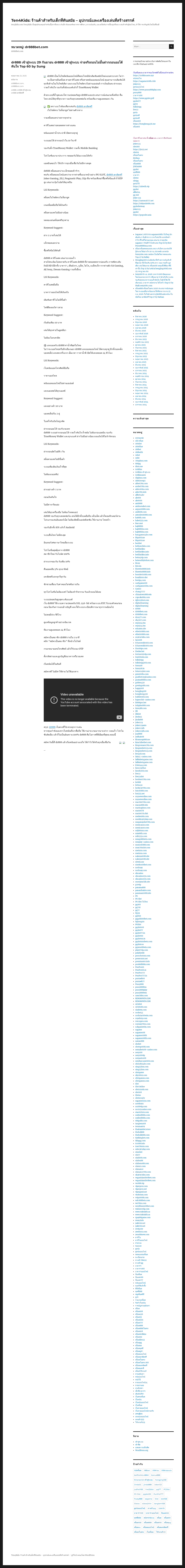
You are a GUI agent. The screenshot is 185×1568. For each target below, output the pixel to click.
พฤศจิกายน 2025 (142, 342)
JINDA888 (137, 166)
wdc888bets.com (142, 1200)
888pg (138, 463)
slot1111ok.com (141, 1089)
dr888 (52, 727)
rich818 (138, 1004)
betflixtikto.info (142, 552)
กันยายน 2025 (141, 348)
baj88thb (139, 526)
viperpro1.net (141, 1189)
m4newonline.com (143, 796)
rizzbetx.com (141, 1010)
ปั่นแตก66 (139, 1277)
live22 (135, 110)
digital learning (141, 603)
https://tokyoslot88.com (143, 203)
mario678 (139, 811)
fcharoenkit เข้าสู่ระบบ (143, 1480)
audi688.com (141, 512)
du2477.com (140, 617)
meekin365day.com (143, 819)
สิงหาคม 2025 (141, 350)
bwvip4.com (140, 580)
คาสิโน (138, 1237)
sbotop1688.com (142, 1047)
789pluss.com (141, 461)
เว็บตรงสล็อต (140, 1397)
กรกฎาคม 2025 (141, 353)
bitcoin (138, 566)
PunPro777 (140, 973)
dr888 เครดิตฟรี (84, 106)
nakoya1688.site (142, 856)
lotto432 (138, 785)
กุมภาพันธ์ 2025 (141, 368)
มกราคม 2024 (141, 405)
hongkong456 (141, 694)
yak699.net (140, 1223)
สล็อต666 (139, 1320)
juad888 (138, 734)
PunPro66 (139, 967)
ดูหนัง (135, 112)
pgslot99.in (140, 939)
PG (136, 896)
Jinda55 (138, 717)
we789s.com (140, 1203)
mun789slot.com (142, 848)
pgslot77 (137, 101)
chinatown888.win (143, 594)
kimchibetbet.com (143, 742)
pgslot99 (139, 936)
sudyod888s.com (142, 1115)
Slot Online (140, 1086)
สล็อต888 (137, 164)
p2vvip (138, 884)
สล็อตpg (138, 1343)
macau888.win (141, 805)
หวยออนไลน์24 (141, 1382)
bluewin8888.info (142, 569)
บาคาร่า (136, 175)
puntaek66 (140, 978)
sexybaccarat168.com (144, 1061)
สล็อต (137, 1308)
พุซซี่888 (136, 172)
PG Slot (138, 899)
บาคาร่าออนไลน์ (141, 1271)
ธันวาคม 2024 (141, 373)
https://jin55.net (140, 149)
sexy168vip (140, 1055)
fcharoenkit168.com (144, 643)
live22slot (139, 776)
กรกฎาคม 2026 (141, 319)
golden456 (140, 683)
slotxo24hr (140, 1098)
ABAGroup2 (140, 481)
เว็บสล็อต (138, 1405)
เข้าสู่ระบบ (139, 1442)
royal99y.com (141, 1018)
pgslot (136, 169)
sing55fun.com (141, 1067)
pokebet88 (139, 953)
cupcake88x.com (142, 597)
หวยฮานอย (139, 1385)
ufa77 (137, 1155)
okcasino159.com (142, 876)
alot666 (138, 500)
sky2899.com (141, 1075)
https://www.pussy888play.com (147, 90)
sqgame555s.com (142, 1101)
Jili (136, 711)
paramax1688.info (143, 893)
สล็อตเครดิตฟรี (141, 1357)
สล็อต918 (139, 1331)
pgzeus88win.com (143, 947)
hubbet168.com (142, 697)
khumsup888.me (142, 739)
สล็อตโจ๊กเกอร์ (140, 1371)
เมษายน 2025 (140, 362)
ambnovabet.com (142, 506)
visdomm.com (141, 1195)
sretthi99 (139, 1104)
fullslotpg (137, 107)
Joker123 (139, 722)
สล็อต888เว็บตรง (141, 1328)
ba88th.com (140, 518)
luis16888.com (141, 791)
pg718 (137, 907)
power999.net (141, 958)
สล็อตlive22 (140, 1340)
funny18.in (140, 668)
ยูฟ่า (137, 1297)
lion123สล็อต (140, 768)
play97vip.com (141, 950)
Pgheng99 (139, 921)
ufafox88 (139, 1160)
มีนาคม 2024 (140, 399)
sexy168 (138, 1052)
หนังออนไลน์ (140, 1377)
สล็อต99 (138, 1337)
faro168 (138, 640)
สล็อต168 (137, 121)
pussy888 (137, 92)
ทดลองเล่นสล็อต (141, 1254)
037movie (139, 438)
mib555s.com (141, 836)
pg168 (138, 904)
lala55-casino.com (143, 756)
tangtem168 (140, 1123)
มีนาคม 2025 (140, 365)
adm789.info (140, 492)
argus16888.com (142, 509)
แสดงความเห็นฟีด (142, 1447)
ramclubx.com (141, 995)
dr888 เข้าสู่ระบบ (24, 90)
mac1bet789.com (142, 802)
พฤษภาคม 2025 (141, 359)
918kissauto (140, 475)
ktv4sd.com (140, 754)
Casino (138, 589)
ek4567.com (140, 620)
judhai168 (138, 1489)
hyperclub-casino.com (145, 700)
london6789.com (142, 779)
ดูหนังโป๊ (136, 183)
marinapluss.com (142, 808)
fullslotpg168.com (143, 663)
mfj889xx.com (141, 830)
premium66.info (142, 961)
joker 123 (137, 198)
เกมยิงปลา (139, 1388)
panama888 (140, 887)
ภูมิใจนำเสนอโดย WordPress (83, 1555)
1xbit (137, 458)
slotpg (136, 181)
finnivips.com (141, 648)
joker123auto (140, 725)
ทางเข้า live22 (141, 1260)
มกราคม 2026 (141, 336)
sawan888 (139, 1041)
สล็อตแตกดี (139, 1368)
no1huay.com (141, 870)
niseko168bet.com (143, 865)
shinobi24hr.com (142, 1064)
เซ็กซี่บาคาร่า (140, 1391)
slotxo (136, 178)
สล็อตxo (138, 1345)
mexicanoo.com (142, 825)
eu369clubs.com (142, 637)
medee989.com (142, 816)
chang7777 (140, 591)
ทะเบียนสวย (140, 1257)
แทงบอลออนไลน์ (141, 1416)
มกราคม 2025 (141, 370)
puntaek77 (140, 981)
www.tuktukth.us (142, 1212)
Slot (137, 1084)
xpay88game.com (142, 1217)
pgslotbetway (139, 206)
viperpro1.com (141, 1186)
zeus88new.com (142, 1234)
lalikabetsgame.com (143, 759)
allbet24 (136, 192)
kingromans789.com (144, 745)
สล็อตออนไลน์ (140, 1354)
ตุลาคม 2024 (140, 379)
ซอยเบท (138, 1246)
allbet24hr (139, 495)
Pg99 (137, 913)
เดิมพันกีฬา (139, 1394)
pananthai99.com (143, 890)
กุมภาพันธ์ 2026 (141, 333)
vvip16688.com (141, 1197)
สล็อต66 (136, 127)
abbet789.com (141, 483)
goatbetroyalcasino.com (145, 677)
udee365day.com (142, 1149)
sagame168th (141, 1035)
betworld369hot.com (144, 560)
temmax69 (140, 1126)
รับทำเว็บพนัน (140, 1303)
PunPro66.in (140, 970)
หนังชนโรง (137, 78)
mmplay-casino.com (144, 842)
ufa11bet (138, 1152)
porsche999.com (142, 956)
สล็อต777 (139, 1323)
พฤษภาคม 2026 (141, 325)
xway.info (139, 1220)
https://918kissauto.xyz (143, 75)
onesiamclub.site (142, 882)
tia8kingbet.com (142, 1138)
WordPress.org (141, 1450)
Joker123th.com (142, 731)
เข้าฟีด (137, 1445)
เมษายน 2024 (140, 396)
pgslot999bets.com (143, 941)
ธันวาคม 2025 (141, 339)
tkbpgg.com (140, 1141)
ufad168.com (140, 1158)
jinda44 (136, 158)
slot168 (136, 146)
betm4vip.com (141, 557)
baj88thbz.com (141, 529)
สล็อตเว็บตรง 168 (142, 1362)
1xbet (137, 455)
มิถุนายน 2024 (141, 390)
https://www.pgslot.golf (143, 98)
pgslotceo (139, 944)
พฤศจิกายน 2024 (142, 376)
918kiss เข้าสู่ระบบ (142, 472)
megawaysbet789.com (145, 822)
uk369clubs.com (142, 1175)
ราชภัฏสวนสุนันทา (142, 1306)
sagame (138, 1030)
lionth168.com (141, 771)
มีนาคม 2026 (140, 331)
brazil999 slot (141, 577)
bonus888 (155, 1475)
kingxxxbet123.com (143, 748)
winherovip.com (142, 1209)
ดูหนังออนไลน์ (138, 87)
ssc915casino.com (143, 1109)
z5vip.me (139, 1229)
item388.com (141, 708)
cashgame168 (141, 583)
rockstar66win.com (143, 1015)
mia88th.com (141, 833)
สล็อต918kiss (140, 1334)
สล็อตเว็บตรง (138, 155)
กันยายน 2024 (141, 382)
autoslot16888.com (143, 515)
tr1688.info (140, 1143)
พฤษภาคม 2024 (141, 393)
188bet (138, 449)
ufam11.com (140, 1166)
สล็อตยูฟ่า (139, 1351)
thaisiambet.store (142, 1129)
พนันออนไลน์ (140, 1283)
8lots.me (139, 466)
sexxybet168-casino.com (146, 1049)
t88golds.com (141, 1121)
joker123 (136, 84)
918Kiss (138, 469)
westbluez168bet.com (144, 1206)
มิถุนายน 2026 (141, 322)
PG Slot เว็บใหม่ (141, 902)
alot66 (138, 498)
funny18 (138, 665)
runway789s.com (142, 1024)
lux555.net (140, 793)
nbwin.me (139, 862)
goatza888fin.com (143, 680)
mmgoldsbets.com (143, 839)
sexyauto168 (140, 1058)
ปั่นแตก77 (139, 1280)
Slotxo (138, 1095)
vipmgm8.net (141, 1192)
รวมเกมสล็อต (140, 1300)
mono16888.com (142, 845)
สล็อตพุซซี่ (139, 1348)
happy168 (139, 688)
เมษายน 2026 (140, 328)
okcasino (139, 873)
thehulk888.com (142, 1135)
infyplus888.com (142, 705)
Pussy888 (139, 984)
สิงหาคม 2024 (141, 385)
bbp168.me (140, 537)
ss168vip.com (141, 1106)
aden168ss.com (142, 489)
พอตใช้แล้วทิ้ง (140, 1286)
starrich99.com (142, 1112)
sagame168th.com (143, 1038)
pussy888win (141, 993)
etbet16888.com (142, 631)
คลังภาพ (14, 79)
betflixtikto (140, 549)
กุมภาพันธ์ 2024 (141, 402)
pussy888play (141, 990)
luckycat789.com (142, 788)
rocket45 (139, 1013)
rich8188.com (141, 1007)
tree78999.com (142, 1146)
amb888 (138, 503)
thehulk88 (139, 1132)
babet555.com (141, 520)
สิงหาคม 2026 (141, 316)
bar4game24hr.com (143, 535)
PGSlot (138, 924)
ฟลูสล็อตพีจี (139, 1294)
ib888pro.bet (140, 702)
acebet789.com (141, 486)
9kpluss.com (140, 478)
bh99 (137, 563)
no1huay (139, 867)
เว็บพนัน (138, 1399)
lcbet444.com (141, 765)
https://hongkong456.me (144, 124)
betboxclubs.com (142, 546)
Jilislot (138, 714)
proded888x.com (142, 964)
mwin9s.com (141, 850)
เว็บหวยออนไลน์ (141, 1408)
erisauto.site (140, 628)
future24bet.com (142, 671)
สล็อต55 (138, 1317)
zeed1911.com (141, 1232)
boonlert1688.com (143, 574)
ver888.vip (139, 1183)
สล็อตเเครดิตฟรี (141, 1365)
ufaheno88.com (142, 1163)
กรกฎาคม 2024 (141, 387)
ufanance (139, 1169)
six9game (139, 1072)
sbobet (138, 1044)
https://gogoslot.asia (142, 215)
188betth (139, 452)
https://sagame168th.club (144, 81)
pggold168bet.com (143, 919)
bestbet (138, 543)
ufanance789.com (143, 1172)
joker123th (140, 728)
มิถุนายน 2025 (141, 356)
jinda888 (139, 720)
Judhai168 (139, 737)
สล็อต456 (139, 1314)
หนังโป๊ (138, 1379)
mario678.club (141, 813)
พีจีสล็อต (138, 1288)
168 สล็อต (139, 441)
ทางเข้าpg (139, 1263)
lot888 (138, 782)
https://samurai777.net (143, 201)
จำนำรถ (138, 1243)
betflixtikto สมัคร (141, 1475)
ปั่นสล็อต (138, 1274)
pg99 (135, 104)
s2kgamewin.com (143, 1027)
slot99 (136, 152)
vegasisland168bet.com (145, 1178)
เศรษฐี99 (138, 1414)
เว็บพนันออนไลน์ (141, 1402)
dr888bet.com (17, 83)
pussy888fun (141, 987)
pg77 (137, 910)
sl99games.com (142, 1078)
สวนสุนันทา (139, 1374)
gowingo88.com (142, 685)
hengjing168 (140, 691)
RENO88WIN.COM (143, 998)
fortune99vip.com (143, 654)
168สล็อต (139, 446)
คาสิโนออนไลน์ (141, 1240)
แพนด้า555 (139, 1419)
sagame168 (140, 1032)
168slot (138, 444)
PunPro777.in (141, 976)
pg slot (136, 195)
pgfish (138, 916)
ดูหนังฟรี (136, 115)
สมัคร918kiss (149, 1518)
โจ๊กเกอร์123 (140, 1422)
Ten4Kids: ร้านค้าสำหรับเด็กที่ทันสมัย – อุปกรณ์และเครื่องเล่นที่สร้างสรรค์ (72, 20)
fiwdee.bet (139, 651)
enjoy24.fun (140, 623)
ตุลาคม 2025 (140, 345)
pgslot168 (139, 927)
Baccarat (139, 523)
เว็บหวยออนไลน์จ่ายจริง (144, 1411)
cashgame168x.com (143, 586)
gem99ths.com (142, 674)
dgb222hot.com (142, 600)
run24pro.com (141, 1021)
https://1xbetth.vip (141, 186)
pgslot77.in (140, 933)
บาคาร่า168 (137, 95)
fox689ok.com (141, 657)
